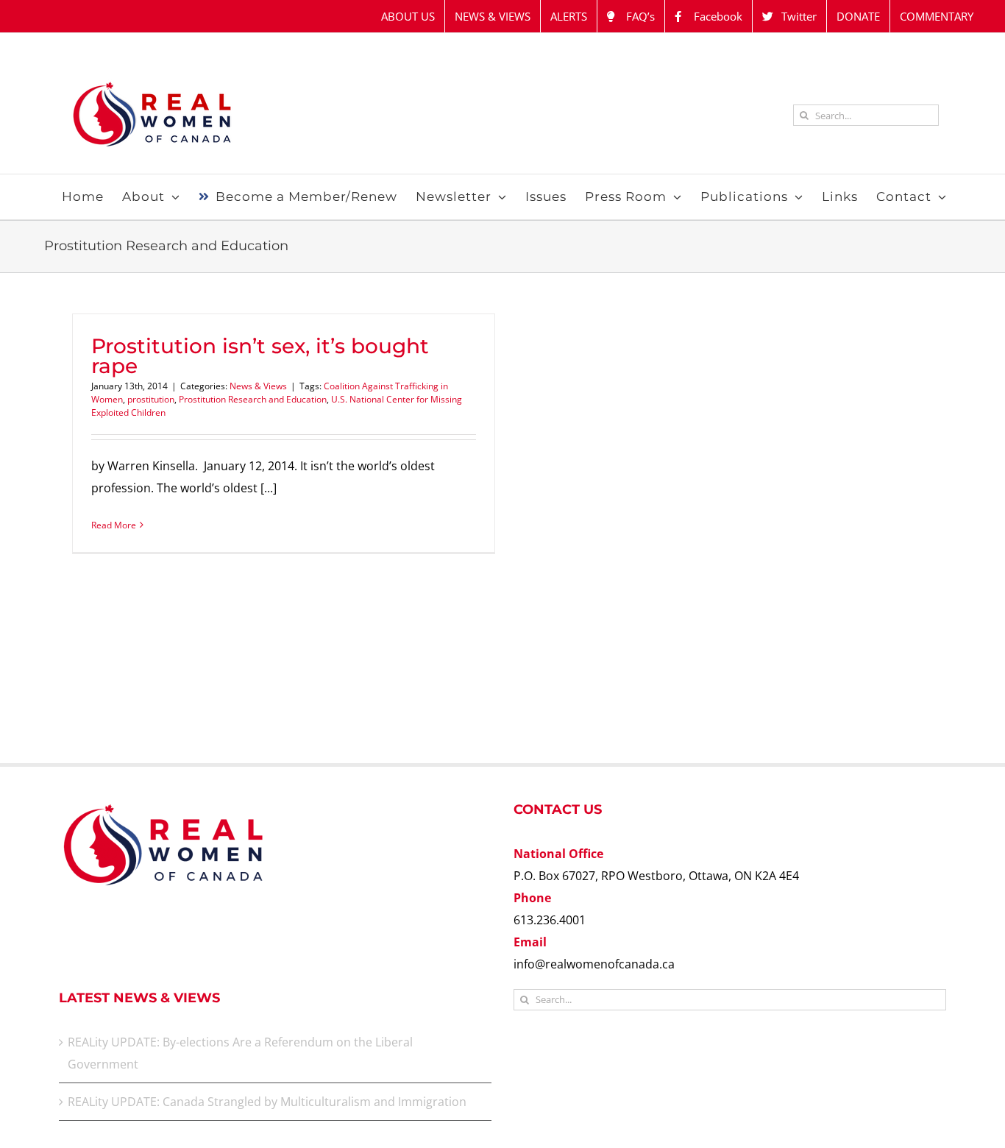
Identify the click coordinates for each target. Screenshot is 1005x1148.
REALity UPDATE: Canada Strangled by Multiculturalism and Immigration (267, 1102)
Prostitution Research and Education (253, 399)
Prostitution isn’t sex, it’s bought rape (260, 355)
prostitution (150, 399)
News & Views (258, 386)
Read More (113, 525)
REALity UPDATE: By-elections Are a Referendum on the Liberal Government (240, 1053)
